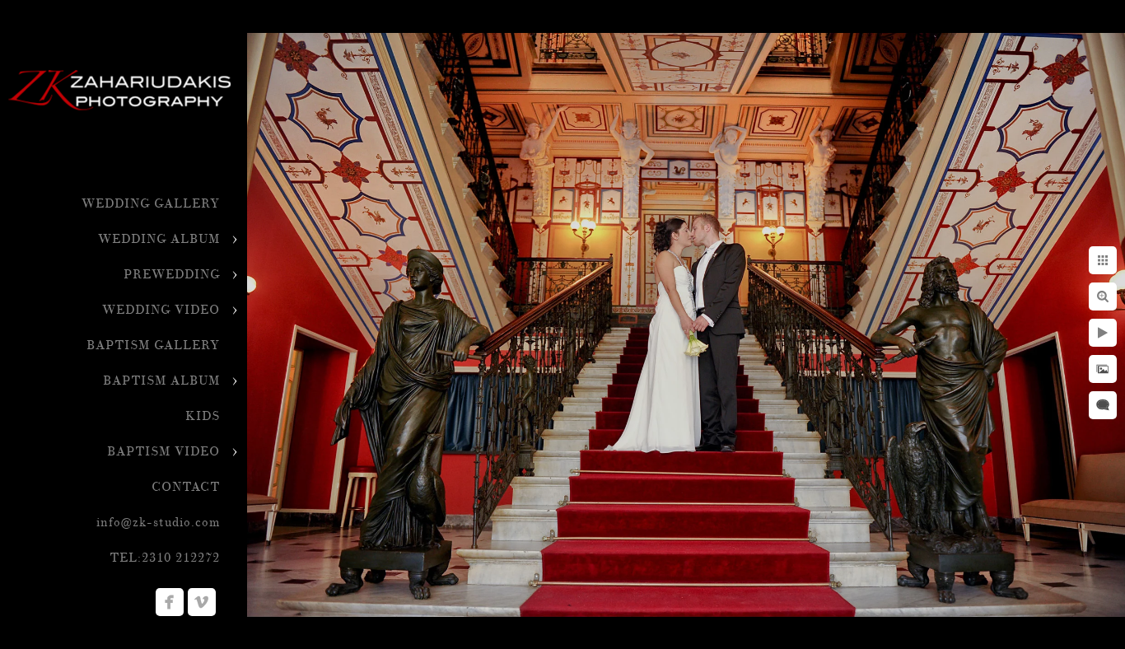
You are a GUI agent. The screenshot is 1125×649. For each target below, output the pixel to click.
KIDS (202, 416)
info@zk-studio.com (158, 522)
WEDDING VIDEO (161, 310)
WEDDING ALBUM (159, 239)
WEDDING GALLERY (151, 204)
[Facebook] (170, 602)
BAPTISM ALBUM (161, 381)
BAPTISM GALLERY (153, 345)
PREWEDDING (172, 274)
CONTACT (186, 487)
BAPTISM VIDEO (163, 452)
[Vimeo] (202, 602)
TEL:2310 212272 (165, 558)
